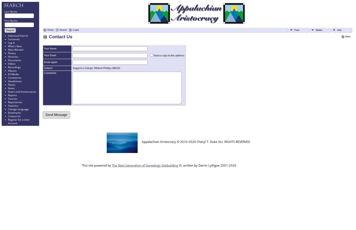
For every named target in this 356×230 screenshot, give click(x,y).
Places (11, 84)
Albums (12, 70)
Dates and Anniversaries (22, 91)
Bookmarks (14, 112)
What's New (15, 46)
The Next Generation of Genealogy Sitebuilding (145, 165)
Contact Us (14, 116)
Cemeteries (14, 77)
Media (319, 30)
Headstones (15, 81)
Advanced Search (18, 35)
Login (76, 30)
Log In (11, 42)
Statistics (13, 105)
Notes (11, 88)
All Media (13, 74)
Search (63, 30)
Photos (12, 53)
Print (347, 36)
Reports (12, 95)
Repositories (15, 102)
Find (296, 30)
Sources (12, 98)
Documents (14, 60)
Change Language (18, 109)
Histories (13, 56)
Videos (12, 63)
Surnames (14, 39)
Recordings (14, 67)
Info (339, 30)
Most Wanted (15, 49)
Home (50, 30)
